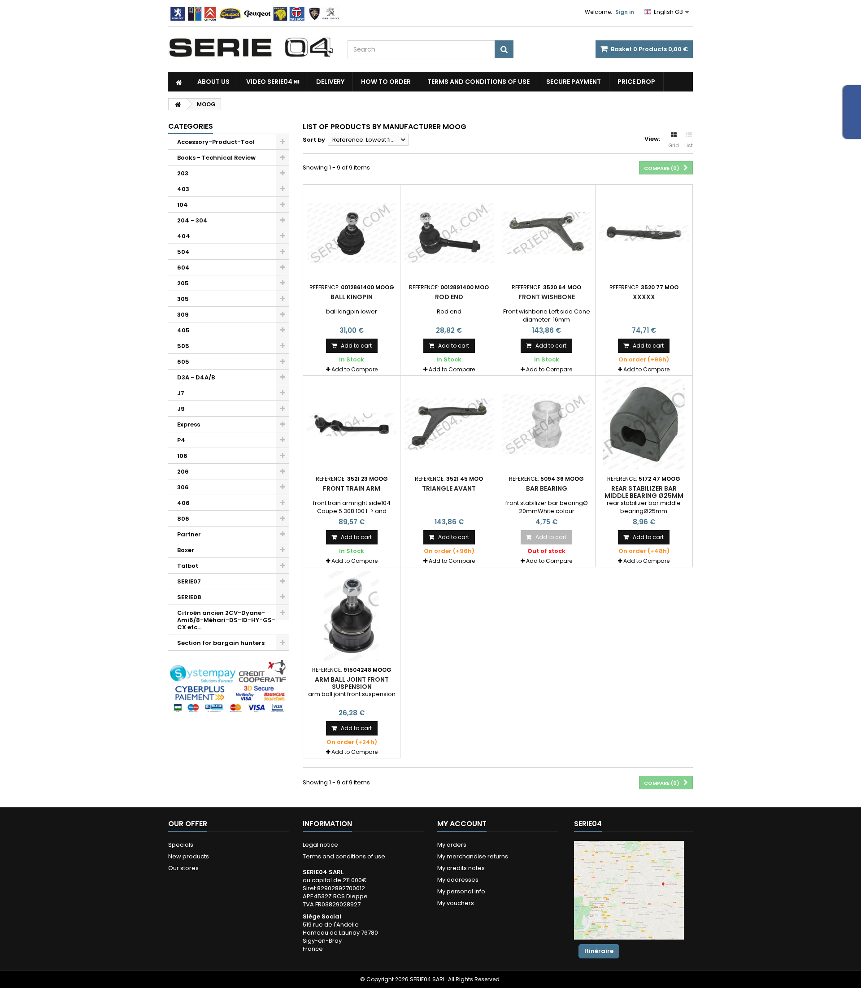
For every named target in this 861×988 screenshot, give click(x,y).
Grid (673, 145)
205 (183, 283)
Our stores (183, 868)
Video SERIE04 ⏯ (273, 81)
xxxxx (644, 296)
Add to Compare (354, 369)
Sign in (624, 12)
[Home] (179, 81)
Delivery (330, 81)
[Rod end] (449, 233)
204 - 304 (192, 220)
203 (182, 173)
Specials (180, 844)
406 (183, 503)
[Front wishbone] (546, 233)
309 (183, 314)
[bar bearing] (546, 424)
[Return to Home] (177, 104)
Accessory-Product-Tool (216, 142)
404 (183, 236)
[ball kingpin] (351, 233)
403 (183, 189)
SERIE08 (189, 597)
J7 (180, 393)
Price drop (636, 81)
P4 (181, 440)
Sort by (314, 139)
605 (183, 361)
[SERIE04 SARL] (251, 47)
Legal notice (320, 844)
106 (182, 456)
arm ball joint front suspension (352, 683)
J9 (181, 409)
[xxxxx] (644, 233)
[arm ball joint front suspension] (351, 616)
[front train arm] (351, 424)
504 (183, 252)
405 (183, 330)
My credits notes (461, 868)
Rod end (449, 296)
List (688, 145)
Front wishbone (546, 296)
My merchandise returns (472, 856)
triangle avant (449, 488)
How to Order (386, 81)
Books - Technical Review (216, 157)
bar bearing (546, 488)
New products (188, 856)
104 (182, 204)
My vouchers (455, 903)
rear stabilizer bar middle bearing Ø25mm (643, 492)
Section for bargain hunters (221, 643)
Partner (189, 534)
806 (183, 518)
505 (183, 346)
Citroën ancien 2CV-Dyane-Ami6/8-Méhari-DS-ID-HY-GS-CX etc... (226, 620)
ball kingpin (351, 296)
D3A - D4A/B (196, 377)
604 (183, 267)
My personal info (461, 891)
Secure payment (573, 81)
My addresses (457, 879)
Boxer (185, 550)
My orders (451, 844)
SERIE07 (189, 581)
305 (183, 299)
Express (188, 424)
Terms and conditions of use (478, 81)
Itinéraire (598, 951)
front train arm (351, 488)
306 (183, 487)
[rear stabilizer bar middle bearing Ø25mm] (644, 424)
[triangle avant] (449, 424)
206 (183, 471)
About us (213, 81)
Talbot (187, 565)
